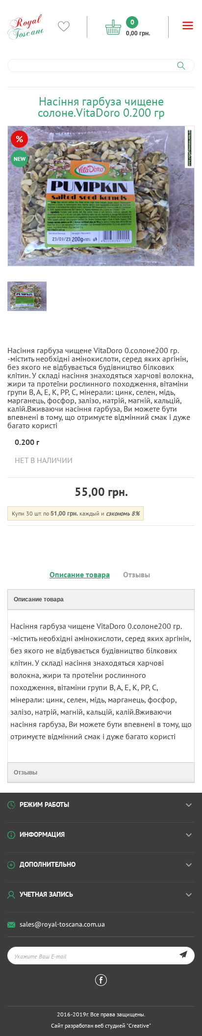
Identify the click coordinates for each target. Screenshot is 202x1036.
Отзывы (136, 574)
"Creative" (138, 1025)
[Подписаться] (183, 955)
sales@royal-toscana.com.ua (62, 924)
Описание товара (80, 574)
